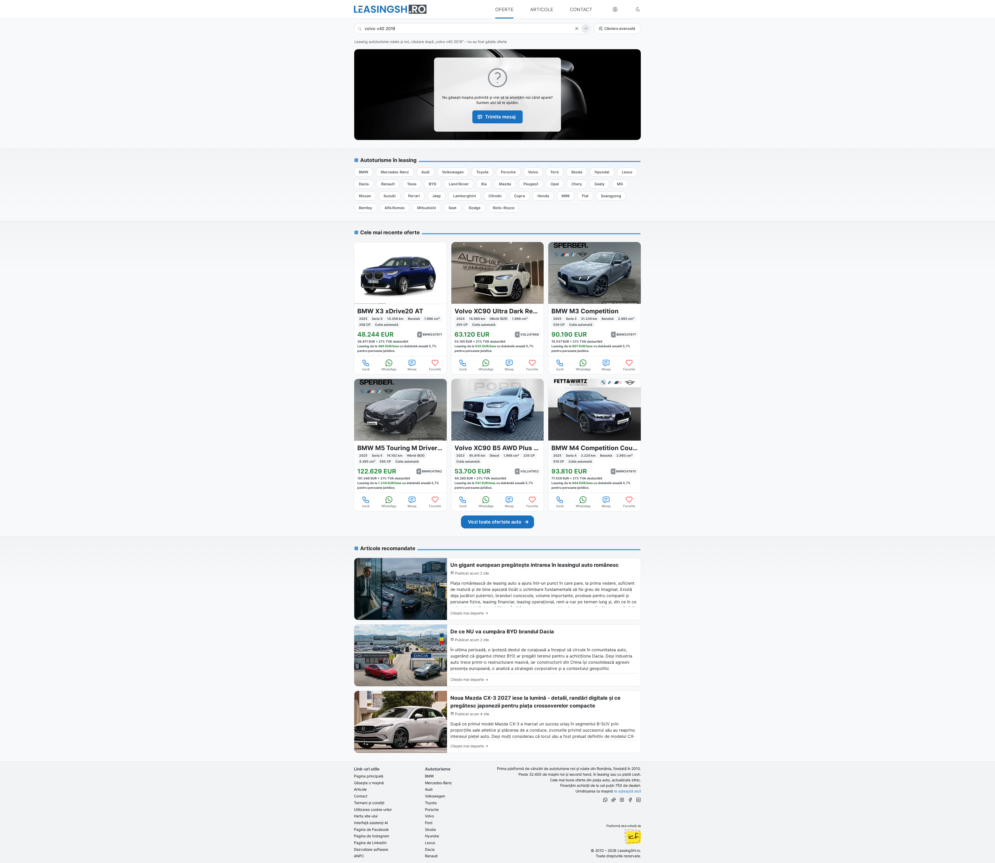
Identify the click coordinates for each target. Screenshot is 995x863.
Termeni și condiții (369, 803)
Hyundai (432, 836)
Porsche (432, 809)
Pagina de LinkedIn (370, 842)
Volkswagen (435, 796)
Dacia (430, 849)
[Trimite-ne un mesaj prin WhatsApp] (605, 800)
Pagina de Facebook (371, 829)
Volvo (429, 816)
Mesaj (412, 369)
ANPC (359, 856)
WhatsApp (388, 369)
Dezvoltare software (371, 849)
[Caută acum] (585, 28)
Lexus (430, 842)
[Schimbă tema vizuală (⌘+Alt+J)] (638, 9)
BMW (429, 776)
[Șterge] (576, 28)
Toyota (431, 803)
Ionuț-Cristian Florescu (632, 837)
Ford (428, 822)
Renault (431, 856)
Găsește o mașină (369, 783)
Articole (360, 789)
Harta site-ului (366, 816)
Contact (360, 796)
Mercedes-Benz (438, 783)
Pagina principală (368, 776)
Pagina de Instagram (371, 836)
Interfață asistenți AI (371, 822)
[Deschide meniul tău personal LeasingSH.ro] (615, 9)
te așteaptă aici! (627, 791)
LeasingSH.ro (628, 850)
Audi (428, 789)
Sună (365, 369)
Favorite (435, 369)
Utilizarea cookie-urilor (373, 809)
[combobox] (472, 28)
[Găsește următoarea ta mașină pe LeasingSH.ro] (390, 9)
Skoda (430, 829)
